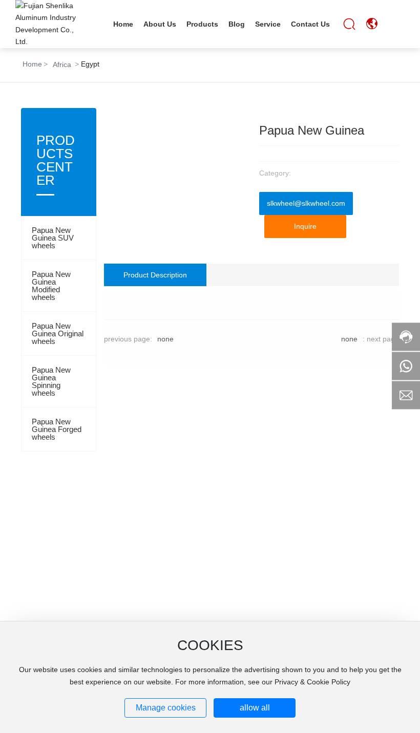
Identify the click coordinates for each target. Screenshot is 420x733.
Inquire (305, 226)
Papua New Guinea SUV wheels (53, 238)
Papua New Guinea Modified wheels (51, 285)
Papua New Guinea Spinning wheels (51, 381)
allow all (255, 707)
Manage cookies (166, 707)
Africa (62, 64)
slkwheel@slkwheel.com (306, 203)
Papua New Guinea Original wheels (57, 333)
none (165, 339)
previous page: (128, 339)
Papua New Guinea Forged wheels (56, 429)
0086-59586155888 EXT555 (70, 543)
